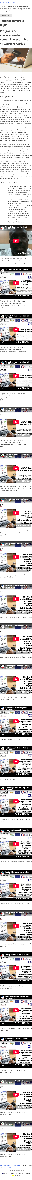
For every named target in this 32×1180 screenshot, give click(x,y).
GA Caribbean (6, 1167)
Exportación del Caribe (7, 2)
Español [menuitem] (17, 1175)
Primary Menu (5, 15)
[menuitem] (16, 1170)
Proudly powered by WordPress (10, 1165)
